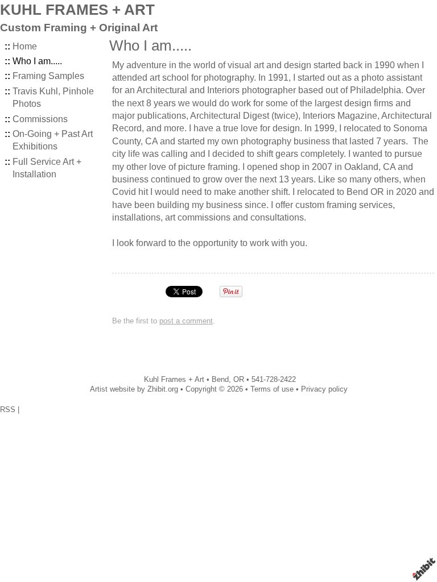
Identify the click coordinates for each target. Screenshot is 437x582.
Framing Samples (48, 76)
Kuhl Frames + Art (174, 379)
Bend (220, 379)
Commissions (40, 119)
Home (25, 46)
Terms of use (272, 389)
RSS (7, 409)
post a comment (186, 321)
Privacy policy (324, 389)
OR (238, 379)
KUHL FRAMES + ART (77, 10)
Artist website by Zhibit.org (134, 389)
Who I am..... (37, 61)
